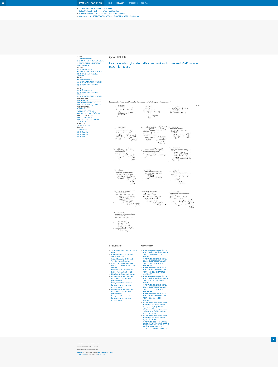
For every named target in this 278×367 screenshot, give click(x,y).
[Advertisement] (139, 37)
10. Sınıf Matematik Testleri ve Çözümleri (87, 75)
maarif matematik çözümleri (105, 352)
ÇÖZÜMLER (120, 3)
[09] (181, 154)
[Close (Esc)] (196, 105)
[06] (181, 133)
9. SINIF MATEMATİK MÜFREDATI (89, 63)
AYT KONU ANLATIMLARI (86, 111)
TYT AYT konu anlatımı (85, 117)
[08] (154, 154)
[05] (154, 135)
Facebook (133, 3)
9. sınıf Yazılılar (82, 130)
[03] (181, 111)
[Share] (198, 105)
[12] (181, 177)
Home (110, 3)
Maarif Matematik (83, 65)
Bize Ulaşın (145, 3)
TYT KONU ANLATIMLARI (86, 102)
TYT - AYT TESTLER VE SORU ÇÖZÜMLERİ (88, 120)
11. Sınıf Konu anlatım (84, 80)
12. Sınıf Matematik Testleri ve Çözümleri (87, 93)
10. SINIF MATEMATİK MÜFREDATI (89, 72)
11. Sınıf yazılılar (82, 134)
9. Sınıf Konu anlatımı (84, 59)
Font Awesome (81, 355)
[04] (127, 134)
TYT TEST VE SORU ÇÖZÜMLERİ (89, 105)
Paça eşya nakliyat (93, 343)
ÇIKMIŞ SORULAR (83, 125)
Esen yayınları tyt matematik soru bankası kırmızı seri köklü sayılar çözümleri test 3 (153, 65)
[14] (154, 199)
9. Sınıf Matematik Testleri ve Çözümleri (90, 61)
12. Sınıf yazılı (81, 136)
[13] (127, 199)
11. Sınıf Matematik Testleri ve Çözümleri (87, 85)
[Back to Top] (273, 339)
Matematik (80, 352)
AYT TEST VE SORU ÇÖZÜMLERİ (89, 113)
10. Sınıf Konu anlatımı (84, 69)
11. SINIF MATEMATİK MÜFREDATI (89, 82)
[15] (181, 200)
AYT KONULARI (82, 109)
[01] (127, 111)
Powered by (191, 344)
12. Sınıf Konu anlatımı (84, 90)
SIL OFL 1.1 (101, 355)
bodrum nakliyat (82, 343)
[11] (154, 176)
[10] (127, 176)
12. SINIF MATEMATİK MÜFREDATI (89, 96)
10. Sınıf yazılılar (82, 132)
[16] (127, 221)
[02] (154, 111)
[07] (127, 154)
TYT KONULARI (82, 100)
